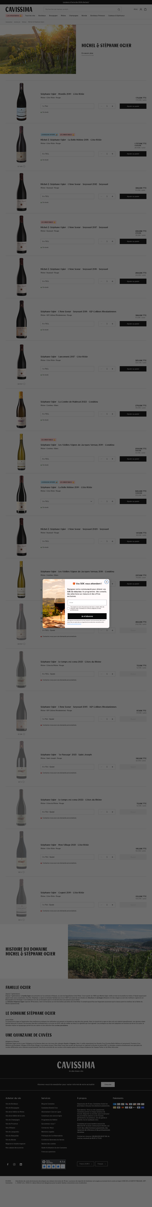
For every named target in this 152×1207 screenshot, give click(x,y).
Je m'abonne (87, 616)
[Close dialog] (106, 582)
